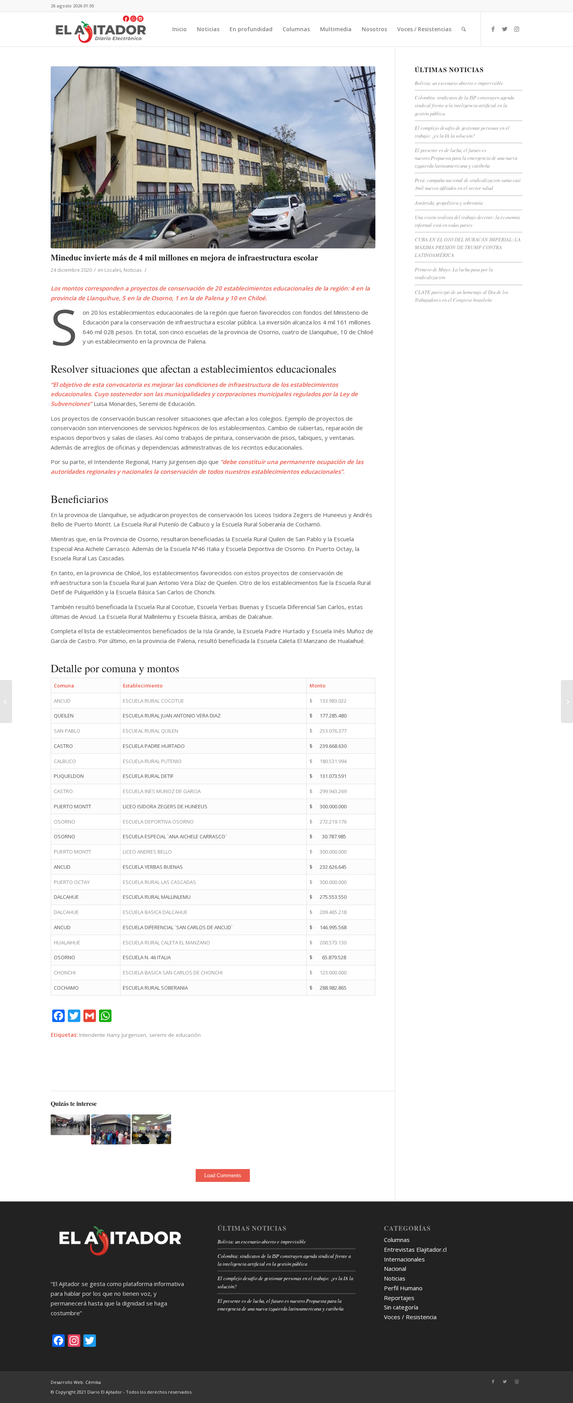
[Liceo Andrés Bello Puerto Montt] (213, 157)
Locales (112, 270)
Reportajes (399, 1298)
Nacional (395, 1268)
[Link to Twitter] (505, 29)
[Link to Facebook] (493, 29)
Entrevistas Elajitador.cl (415, 1249)
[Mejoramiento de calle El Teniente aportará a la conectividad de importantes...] (567, 701)
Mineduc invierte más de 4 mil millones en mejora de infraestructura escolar (184, 257)
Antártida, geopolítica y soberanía (449, 202)
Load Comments (222, 1175)
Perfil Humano (403, 1288)
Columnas (397, 1240)
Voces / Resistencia (410, 1317)
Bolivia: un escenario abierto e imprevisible (459, 83)
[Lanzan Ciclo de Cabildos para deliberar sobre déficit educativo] (151, 1129)
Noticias (132, 270)
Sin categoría (401, 1307)
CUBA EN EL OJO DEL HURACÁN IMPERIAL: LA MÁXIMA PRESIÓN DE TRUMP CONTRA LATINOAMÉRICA (468, 247)
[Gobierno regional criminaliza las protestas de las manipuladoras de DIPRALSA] (70, 1124)
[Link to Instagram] (516, 29)
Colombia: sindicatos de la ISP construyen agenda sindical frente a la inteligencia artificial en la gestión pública (464, 105)
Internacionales (404, 1259)
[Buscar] (463, 29)
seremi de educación (175, 1034)
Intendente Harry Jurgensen (112, 1034)
